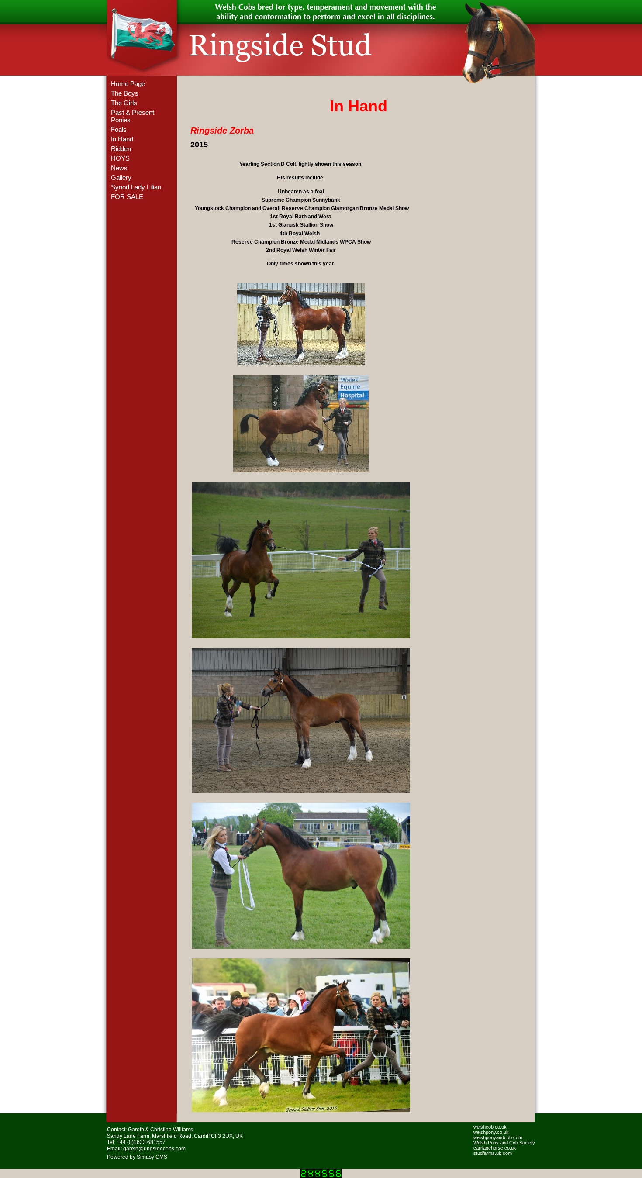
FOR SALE (127, 196)
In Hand (122, 139)
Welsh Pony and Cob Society (504, 1142)
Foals (119, 129)
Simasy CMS (152, 1157)
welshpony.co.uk (491, 1132)
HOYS (120, 158)
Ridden (121, 148)
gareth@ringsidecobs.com (154, 1149)
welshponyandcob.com (497, 1137)
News (119, 168)
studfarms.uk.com (492, 1153)
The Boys (124, 93)
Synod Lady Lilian (136, 187)
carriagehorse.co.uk (494, 1147)
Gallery (121, 177)
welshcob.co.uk (490, 1127)
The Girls (124, 103)
